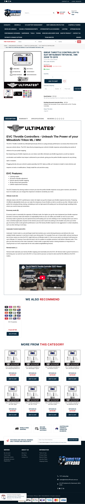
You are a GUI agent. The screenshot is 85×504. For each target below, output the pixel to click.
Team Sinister (49, 37)
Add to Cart (53, 81)
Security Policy (43, 459)
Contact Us (76, 33)
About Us (24, 453)
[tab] (10, 119)
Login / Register (76, 1)
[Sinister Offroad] (12, 12)
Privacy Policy (63, 442)
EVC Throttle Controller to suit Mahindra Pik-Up (72, 403)
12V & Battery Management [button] (33, 25)
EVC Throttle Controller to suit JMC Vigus (13, 403)
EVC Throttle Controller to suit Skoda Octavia (52, 367)
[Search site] (53, 13)
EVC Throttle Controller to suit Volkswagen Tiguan (32, 367)
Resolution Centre (8, 457)
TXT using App (64, 476)
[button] (65, 81)
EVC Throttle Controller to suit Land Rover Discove (72, 367)
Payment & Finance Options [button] (13, 37)
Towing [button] (38, 33)
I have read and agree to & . (53, 442)
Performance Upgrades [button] (12, 33)
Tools (32, 33)
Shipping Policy (43, 461)
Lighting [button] (64, 29)
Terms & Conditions (54, 442)
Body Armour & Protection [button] (55, 25)
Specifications (37, 119)
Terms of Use (42, 453)
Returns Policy (43, 457)
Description (10, 119)
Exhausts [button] (7, 25)
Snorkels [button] (17, 25)
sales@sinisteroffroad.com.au (69, 479)
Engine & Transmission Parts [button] (28, 29)
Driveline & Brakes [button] (11, 29)
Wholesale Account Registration (9, 460)
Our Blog (24, 455)
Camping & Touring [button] (74, 25)
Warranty (23, 119)
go (79, 41)
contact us (65, 1)
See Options (13, 334)
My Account (7, 453)
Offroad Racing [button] (75, 29)
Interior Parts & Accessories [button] (49, 29)
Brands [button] (78, 37)
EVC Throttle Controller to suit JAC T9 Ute (32, 403)
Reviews (51, 119)
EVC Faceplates (12, 322)
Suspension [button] (25, 33)
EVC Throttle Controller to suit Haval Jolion (52, 403)
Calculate (78, 88)
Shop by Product (65, 33)
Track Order (7, 455)
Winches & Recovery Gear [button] (50, 33)
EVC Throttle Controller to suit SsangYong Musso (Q (13, 367)
